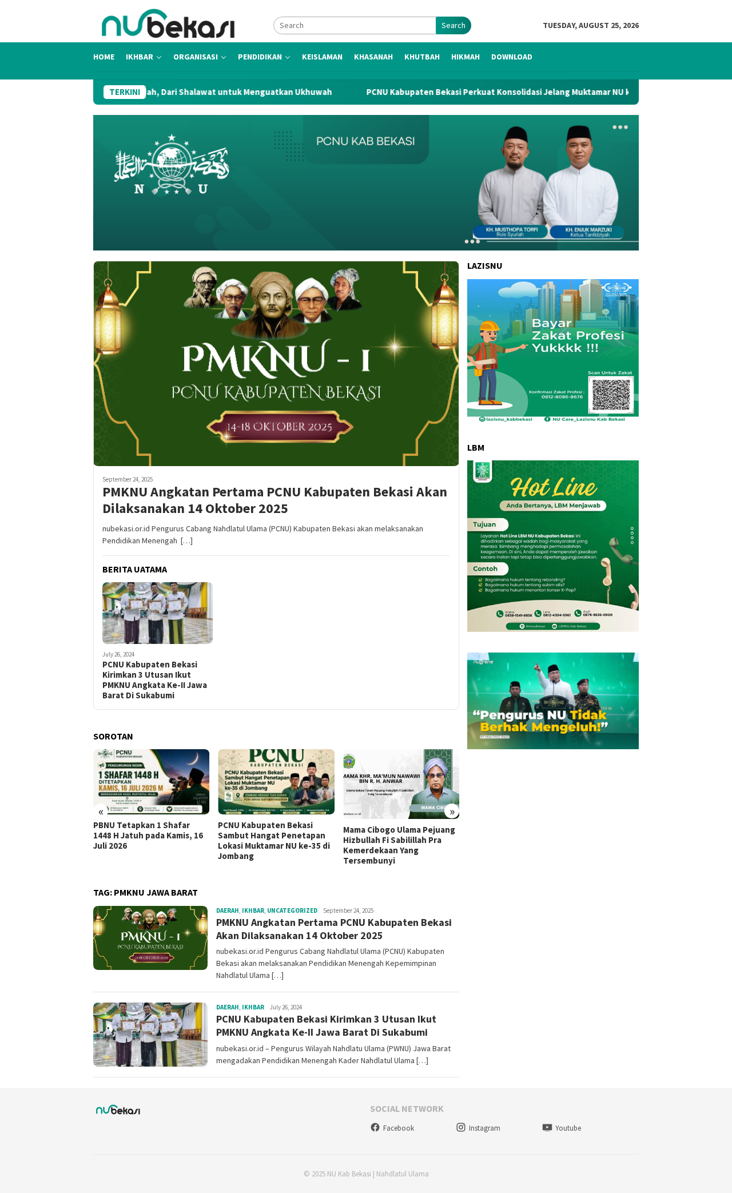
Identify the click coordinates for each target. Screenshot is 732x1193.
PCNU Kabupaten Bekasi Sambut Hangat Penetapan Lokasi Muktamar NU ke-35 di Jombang (274, 840)
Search (453, 25)
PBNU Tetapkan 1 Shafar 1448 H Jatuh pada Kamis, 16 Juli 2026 (148, 835)
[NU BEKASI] (183, 24)
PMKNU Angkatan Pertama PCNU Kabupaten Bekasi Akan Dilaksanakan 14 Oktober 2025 (274, 500)
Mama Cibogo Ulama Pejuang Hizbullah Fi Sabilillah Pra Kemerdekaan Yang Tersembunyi (399, 845)
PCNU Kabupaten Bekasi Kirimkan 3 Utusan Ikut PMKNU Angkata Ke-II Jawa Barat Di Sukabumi (154, 680)
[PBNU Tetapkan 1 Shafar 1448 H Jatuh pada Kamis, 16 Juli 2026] (151, 781)
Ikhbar (253, 910)
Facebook (398, 1128)
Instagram (484, 1128)
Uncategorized (292, 910)
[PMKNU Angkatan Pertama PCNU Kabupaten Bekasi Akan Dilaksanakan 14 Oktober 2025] (276, 363)
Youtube (568, 1128)
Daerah (227, 910)
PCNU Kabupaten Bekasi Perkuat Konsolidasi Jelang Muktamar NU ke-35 (455, 92)
